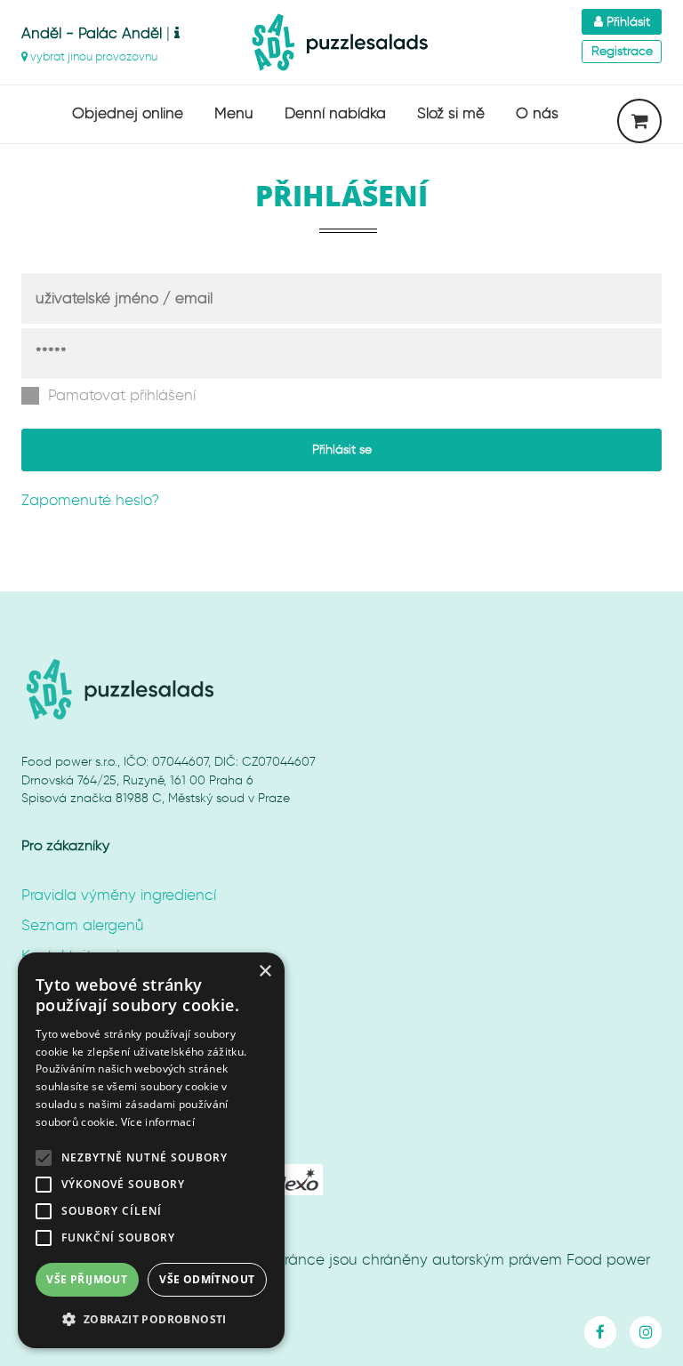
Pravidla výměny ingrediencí (118, 895)
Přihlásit (626, 21)
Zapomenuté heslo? (90, 500)
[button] (151, 1319)
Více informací (158, 1121)
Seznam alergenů (82, 925)
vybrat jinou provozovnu (92, 56)
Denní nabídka (335, 113)
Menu (233, 113)
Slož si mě (451, 113)
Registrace (622, 51)
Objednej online (127, 113)
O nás (537, 113)
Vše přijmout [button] (86, 1279)
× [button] (264, 971)
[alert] (151, 1150)
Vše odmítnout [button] (206, 1279)
